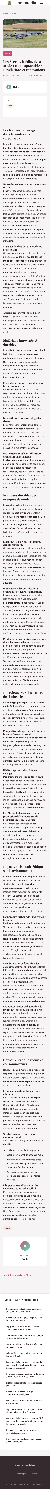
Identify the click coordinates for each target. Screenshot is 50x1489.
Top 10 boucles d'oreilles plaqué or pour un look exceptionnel (24, 1345)
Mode (14, 13)
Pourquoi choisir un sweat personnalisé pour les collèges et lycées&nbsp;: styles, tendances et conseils (25, 1365)
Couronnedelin (25, 3)
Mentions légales (20, 1473)
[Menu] (41, 3)
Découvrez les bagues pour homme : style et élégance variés (23, 1431)
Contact (34, 1473)
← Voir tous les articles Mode (17, 1275)
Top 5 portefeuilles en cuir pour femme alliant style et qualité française (24, 1410)
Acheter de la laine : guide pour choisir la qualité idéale (24, 1354)
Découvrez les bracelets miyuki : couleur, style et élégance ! (21, 1393)
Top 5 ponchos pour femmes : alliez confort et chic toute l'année (22, 1328)
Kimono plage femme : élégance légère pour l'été (24, 1384)
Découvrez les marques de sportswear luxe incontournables (24, 1319)
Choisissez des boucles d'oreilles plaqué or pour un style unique (24, 1336)
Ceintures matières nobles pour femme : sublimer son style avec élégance (25, 1375)
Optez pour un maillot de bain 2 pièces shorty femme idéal (24, 1440)
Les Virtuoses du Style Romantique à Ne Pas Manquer (24, 1402)
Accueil (6, 13)
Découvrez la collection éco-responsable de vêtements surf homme (24, 1310)
